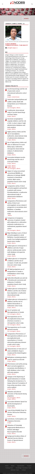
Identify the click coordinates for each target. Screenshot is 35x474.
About (12, 465)
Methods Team (15, 470)
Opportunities (20, 465)
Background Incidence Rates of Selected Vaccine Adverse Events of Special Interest (16, 438)
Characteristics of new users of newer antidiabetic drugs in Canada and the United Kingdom (17, 351)
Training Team (9, 468)
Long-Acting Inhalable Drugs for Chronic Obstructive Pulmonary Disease (17, 412)
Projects (29, 465)
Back (26, 18)
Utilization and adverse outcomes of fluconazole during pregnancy (17, 394)
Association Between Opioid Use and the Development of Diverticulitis (17, 404)
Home (6, 465)
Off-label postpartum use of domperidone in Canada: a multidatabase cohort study (15, 271)
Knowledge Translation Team (23, 468)
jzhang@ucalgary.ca (12, 48)
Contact (24, 470)
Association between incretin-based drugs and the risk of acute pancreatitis (16, 159)
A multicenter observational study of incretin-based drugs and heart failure (16, 112)
